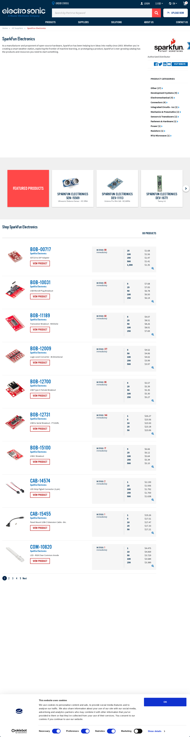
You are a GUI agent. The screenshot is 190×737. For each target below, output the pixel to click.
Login (147, 3)
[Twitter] (160, 64)
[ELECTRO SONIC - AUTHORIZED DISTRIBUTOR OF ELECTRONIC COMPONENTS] (23, 12)
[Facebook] (156, 64)
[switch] (85, 731)
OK (165, 702)
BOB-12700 (40, 382)
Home (5, 28)
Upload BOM (177, 12)
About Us (148, 22)
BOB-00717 (40, 249)
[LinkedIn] (165, 64)
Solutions (116, 22)
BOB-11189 (40, 316)
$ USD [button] (158, 3)
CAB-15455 (40, 514)
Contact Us (182, 22)
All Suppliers (17, 28)
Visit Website (179, 64)
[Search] (156, 12)
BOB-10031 (40, 283)
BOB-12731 (40, 415)
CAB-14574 (40, 481)
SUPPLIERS (83, 22)
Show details (154, 731)
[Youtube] (169, 64)
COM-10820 (41, 547)
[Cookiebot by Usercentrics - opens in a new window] (19, 731)
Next (25, 578)
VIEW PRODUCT (40, 263)
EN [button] (174, 3)
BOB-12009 (40, 349)
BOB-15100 (40, 448)
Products (50, 22)
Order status (62, 3)
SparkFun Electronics (38, 253)
